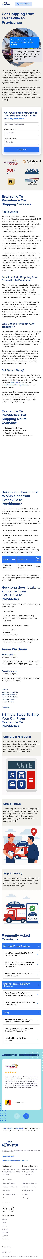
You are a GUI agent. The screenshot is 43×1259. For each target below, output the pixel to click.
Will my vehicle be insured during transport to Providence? (19, 1030)
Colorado (5, 1235)
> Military (25, 1194)
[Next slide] (26, 1116)
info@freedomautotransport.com (16, 1160)
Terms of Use (6, 1252)
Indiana (10, 1128)
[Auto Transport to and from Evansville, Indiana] (9, 567)
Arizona (4, 1226)
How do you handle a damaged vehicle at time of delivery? (18, 1021)
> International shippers (9, 1194)
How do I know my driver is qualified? (16, 1039)
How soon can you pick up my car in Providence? (20, 1003)
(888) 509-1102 (15, 118)
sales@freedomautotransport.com (14, 385)
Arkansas (5, 1229)
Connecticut (5, 1239)
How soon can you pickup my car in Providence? (19, 975)
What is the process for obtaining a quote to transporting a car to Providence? (19, 964)
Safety (6, 1012)
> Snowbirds (6, 1190)
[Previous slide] (17, 1116)
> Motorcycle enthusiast (9, 1187)
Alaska (4, 1223)
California (5, 1232)
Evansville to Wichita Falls (10, 692)
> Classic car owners (29, 1187)
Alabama (5, 1219)
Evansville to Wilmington (9, 694)
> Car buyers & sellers (29, 1183)
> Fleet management (8, 1198)
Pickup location (9, 129)
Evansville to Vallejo (8, 702)
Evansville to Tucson (8, 699)
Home (4, 1128)
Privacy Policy (6, 1247)
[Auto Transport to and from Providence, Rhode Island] (23, 567)
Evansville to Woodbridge (9, 697)
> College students (28, 1190)
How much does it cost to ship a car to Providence (19, 954)
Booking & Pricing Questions (16, 946)
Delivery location (10, 138)
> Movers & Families (8, 1183)
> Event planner (27, 1198)
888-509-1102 (25, 4)
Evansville (5, 689)
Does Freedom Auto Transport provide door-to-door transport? (19, 994)
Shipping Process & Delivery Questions (16, 985)
